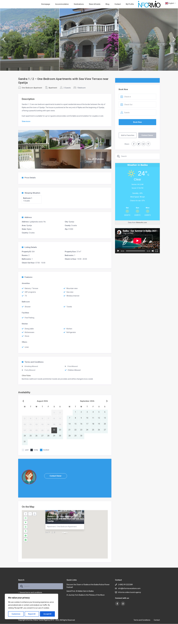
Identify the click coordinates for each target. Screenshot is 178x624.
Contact (118, 4)
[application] (137, 240)
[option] (29, 39)
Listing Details (31, 247)
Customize (16, 614)
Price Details (30, 178)
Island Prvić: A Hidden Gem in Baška (80, 591)
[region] (31, 606)
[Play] (118, 251)
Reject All (31, 614)
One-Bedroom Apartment (32, 88)
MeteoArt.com (141, 222)
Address (28, 217)
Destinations (79, 4)
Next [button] (174, 40)
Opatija (71, 222)
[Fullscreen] (156, 251)
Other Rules (26, 376)
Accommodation (62, 4)
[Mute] (153, 251)
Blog (107, 4)
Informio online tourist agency (129, 592)
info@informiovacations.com (129, 588)
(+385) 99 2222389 (125, 585)
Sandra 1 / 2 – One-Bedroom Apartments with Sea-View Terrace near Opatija (65, 518)
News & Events (94, 4)
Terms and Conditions (34, 362)
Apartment (53, 88)
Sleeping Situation (32, 193)
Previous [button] (4, 40)
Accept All (47, 614)
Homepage (45, 4)
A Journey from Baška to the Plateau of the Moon (86, 595)
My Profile (130, 4)
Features (28, 277)
